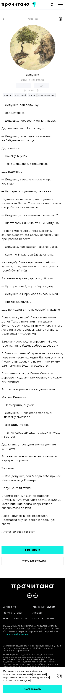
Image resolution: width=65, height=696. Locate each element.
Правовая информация (15, 634)
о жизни (8, 95)
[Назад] (5, 19)
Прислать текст (12, 612)
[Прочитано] (15, 5)
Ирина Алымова (32, 80)
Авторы (37, 612)
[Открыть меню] (60, 5)
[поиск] (52, 5)
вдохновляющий (46, 95)
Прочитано (32, 549)
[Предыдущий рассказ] (3, 49)
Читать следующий (33, 560)
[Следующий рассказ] (61, 49)
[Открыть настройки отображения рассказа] (60, 19)
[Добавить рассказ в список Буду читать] (23, 85)
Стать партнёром (43, 618)
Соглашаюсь (32, 689)
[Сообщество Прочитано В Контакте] (29, 595)
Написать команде (15, 618)
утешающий (20, 95)
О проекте (9, 606)
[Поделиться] (41, 85)
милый (32, 95)
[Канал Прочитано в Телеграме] (35, 595)
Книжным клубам (43, 606)
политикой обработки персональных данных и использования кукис (26, 677)
